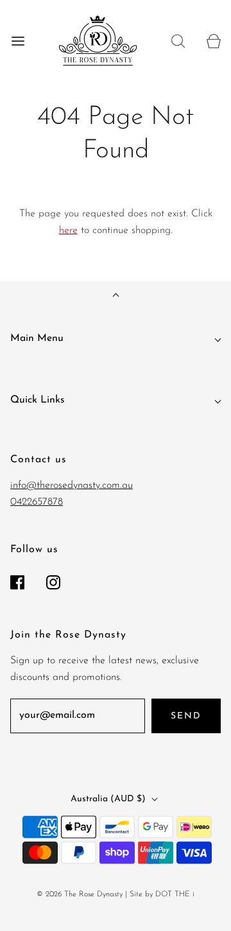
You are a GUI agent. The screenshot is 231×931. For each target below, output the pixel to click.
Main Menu (37, 338)
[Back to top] (116, 296)
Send (186, 716)
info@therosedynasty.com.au (71, 485)
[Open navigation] (17, 40)
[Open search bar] (178, 40)
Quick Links (37, 400)
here (68, 230)
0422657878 (36, 502)
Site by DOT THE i (162, 894)
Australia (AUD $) (109, 799)
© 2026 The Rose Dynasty (80, 894)
